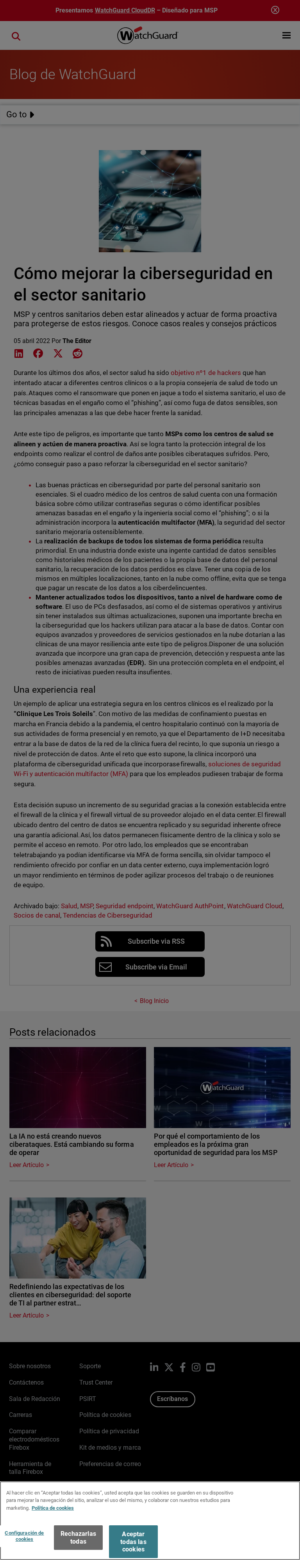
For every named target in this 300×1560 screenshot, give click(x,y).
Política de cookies (53, 1508)
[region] (150, 1520)
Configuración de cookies (24, 1536)
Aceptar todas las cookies (133, 1541)
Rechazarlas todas (78, 1537)
